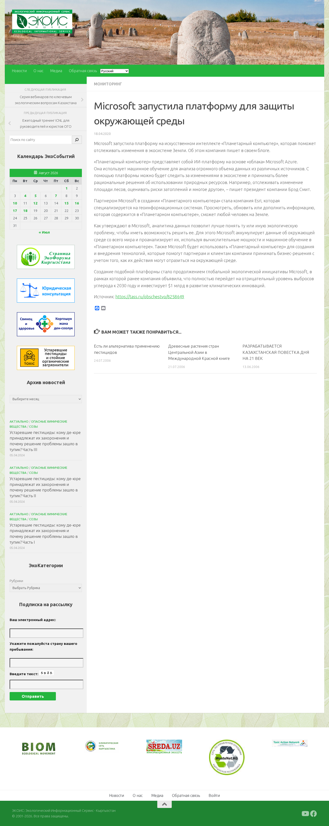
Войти (214, 795)
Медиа (56, 71)
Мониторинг (108, 84)
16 (77, 203)
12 (35, 203)
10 (15, 203)
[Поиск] (77, 140)
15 (66, 203)
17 (15, 211)
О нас (38, 71)
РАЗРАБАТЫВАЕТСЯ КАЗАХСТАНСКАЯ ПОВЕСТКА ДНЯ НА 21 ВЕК (276, 352)
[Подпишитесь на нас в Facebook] (313, 813)
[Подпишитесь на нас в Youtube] (305, 813)
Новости (19, 71)
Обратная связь (83, 71)
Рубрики (16, 581)
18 (25, 211)
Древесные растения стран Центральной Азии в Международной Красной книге (199, 352)
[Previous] (93, 746)
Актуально (19, 421)
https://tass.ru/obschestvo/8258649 (149, 296)
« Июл (44, 232)
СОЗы (33, 426)
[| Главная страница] (42, 21)
